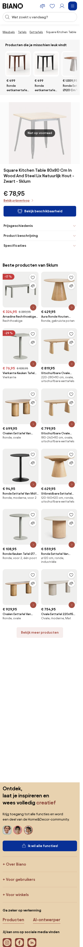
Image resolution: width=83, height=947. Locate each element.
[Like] (32, 277)
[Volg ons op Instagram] (7, 942)
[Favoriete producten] (52, 6)
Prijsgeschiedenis (18, 226)
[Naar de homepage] (13, 6)
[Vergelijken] (32, 285)
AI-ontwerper (46, 919)
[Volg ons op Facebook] (19, 942)
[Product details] (33, 307)
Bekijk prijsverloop (17, 200)
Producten (13, 919)
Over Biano (16, 864)
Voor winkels (17, 894)
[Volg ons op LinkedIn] (31, 942)
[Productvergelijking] (42, 6)
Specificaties (15, 245)
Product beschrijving (21, 235)
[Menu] (72, 6)
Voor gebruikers (20, 879)
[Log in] (62, 6)
